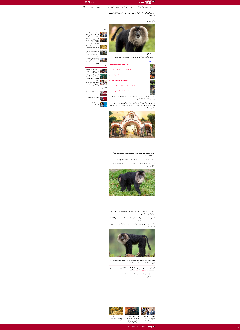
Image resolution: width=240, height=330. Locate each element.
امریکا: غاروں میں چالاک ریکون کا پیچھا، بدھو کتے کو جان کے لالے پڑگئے (122, 85)
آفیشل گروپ (143, 270)
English (87, 7)
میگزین (117, 7)
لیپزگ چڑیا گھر (135, 274)
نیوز (132, 7)
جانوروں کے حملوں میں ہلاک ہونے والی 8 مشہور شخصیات (119, 64)
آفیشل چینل (136, 270)
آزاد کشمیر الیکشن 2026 (139, 7)
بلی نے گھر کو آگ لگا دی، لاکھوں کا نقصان (116, 75)
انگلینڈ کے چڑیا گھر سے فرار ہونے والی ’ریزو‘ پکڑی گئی (118, 80)
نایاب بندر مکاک (127, 274)
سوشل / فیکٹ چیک (125, 7)
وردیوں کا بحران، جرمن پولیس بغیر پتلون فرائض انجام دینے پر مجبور (120, 69)
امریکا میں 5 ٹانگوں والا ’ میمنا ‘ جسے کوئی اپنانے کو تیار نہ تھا (119, 91)
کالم (103, 7)
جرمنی (152, 274)
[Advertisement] (132, 146)
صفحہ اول (152, 7)
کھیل (112, 7)
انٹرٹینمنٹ (108, 7)
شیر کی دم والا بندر (144, 274)
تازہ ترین (146, 7)
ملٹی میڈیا (99, 7)
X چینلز (92, 7)
